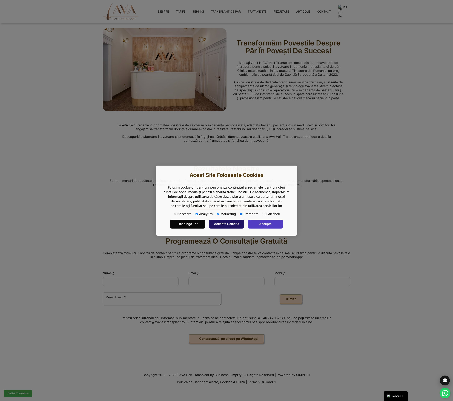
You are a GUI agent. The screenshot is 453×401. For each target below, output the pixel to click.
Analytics (206, 214)
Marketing (228, 214)
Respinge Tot (188, 224)
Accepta (265, 224)
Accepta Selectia (226, 224)
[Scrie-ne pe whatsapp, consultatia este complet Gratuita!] (445, 393)
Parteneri (273, 214)
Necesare (184, 214)
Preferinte (251, 214)
